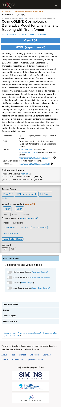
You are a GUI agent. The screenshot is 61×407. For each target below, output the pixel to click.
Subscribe (34, 355)
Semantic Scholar (11, 234)
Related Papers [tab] (9, 316)
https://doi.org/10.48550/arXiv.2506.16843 (36, 158)
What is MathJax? (12, 335)
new (5, 215)
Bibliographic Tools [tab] (11, 258)
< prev (7, 209)
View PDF (30, 40)
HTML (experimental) (30, 47)
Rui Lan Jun (19, 35)
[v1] (3, 177)
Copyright (47, 355)
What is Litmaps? (27, 283)
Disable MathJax (49, 333)
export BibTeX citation (13, 239)
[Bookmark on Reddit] (12, 249)
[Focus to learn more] (54, 157)
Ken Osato (29, 35)
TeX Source (45, 194)
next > (19, 209)
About (4, 355)
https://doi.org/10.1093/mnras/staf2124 (34, 164)
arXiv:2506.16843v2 (30, 152)
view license (5, 198)
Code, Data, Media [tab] (10, 304)
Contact (22, 355)
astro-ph (23, 218)
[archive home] (8, 5)
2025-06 (26, 215)
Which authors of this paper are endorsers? (22, 333)
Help (13, 355)
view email (25, 174)
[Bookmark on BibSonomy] (5, 249)
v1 (23, 18)
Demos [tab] (6, 310)
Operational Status (35, 359)
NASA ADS (24, 228)
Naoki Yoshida (40, 35)
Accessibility (17, 359)
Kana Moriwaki (8, 35)
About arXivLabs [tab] (10, 321)
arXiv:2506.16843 (26, 149)
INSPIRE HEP (9, 228)
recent (14, 215)
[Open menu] (56, 4)
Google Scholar (39, 228)
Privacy (4, 359)
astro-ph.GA (33, 218)
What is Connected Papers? (40, 277)
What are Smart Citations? (40, 288)
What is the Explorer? (40, 272)
